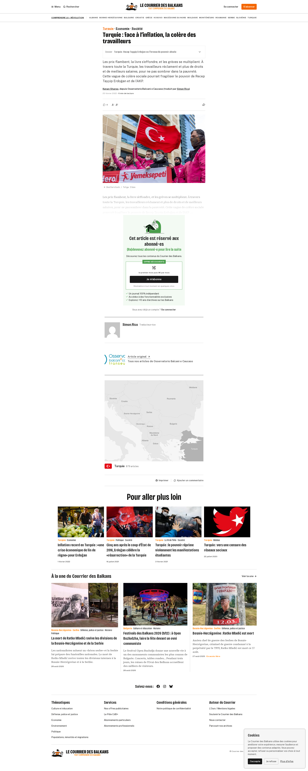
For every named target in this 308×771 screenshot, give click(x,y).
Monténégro (206, 18)
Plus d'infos (286, 761)
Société (137, 28)
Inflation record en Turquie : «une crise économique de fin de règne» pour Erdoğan (81, 550)
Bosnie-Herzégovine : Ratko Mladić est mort (223, 633)
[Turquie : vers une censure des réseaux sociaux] (227, 522)
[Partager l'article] (203, 104)
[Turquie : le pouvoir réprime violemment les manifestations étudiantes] (178, 522)
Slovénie (241, 18)
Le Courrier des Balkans (161, 5)
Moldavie (192, 18)
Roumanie (221, 18)
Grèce (148, 18)
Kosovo (158, 18)
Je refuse (271, 761)
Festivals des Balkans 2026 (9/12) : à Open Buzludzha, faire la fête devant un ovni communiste (152, 638)
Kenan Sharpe (110, 89)
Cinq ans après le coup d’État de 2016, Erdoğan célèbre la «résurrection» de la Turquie (129, 550)
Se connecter (168, 309)
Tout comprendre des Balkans (161, 8)
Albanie (93, 18)
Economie (122, 28)
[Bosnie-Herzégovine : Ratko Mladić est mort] (225, 604)
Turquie (252, 18)
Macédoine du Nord (175, 18)
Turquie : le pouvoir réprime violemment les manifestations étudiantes (177, 550)
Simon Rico (183, 89)
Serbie (231, 18)
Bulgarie (129, 18)
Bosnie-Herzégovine (111, 18)
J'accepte (255, 761)
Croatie (139, 18)
